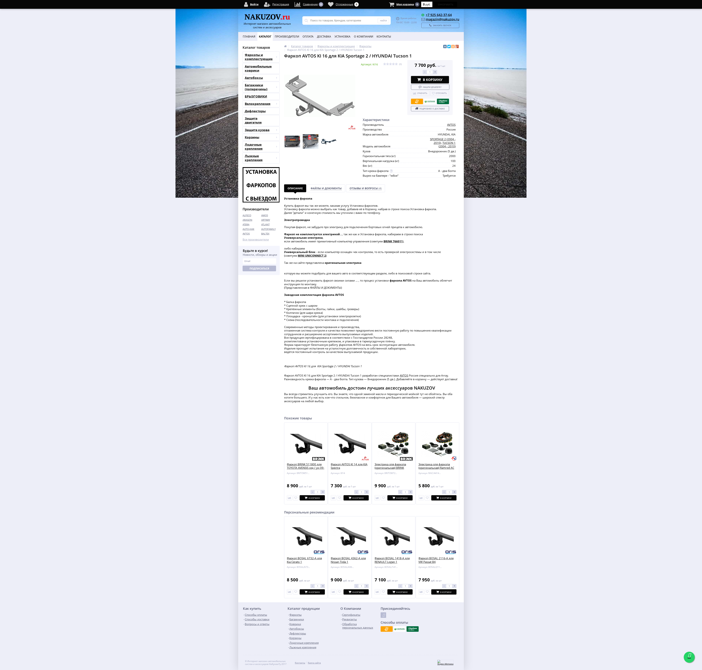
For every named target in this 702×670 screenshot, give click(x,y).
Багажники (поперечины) (256, 87)
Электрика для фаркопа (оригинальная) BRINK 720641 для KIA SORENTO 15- (391, 470)
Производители (287, 36)
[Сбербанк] (430, 101)
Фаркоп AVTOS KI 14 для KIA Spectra (349, 466)
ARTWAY (265, 220)
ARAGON (247, 220)
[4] (393, 64)
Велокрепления (257, 104)
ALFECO (247, 215)
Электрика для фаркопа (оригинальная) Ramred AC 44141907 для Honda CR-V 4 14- (436, 470)
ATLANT (265, 224)
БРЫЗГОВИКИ (256, 96)
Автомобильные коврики (258, 68)
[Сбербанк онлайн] (443, 101)
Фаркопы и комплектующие (259, 57)
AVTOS (246, 233)
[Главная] (285, 46)
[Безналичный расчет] (417, 101)
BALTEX (265, 233)
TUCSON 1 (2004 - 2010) (447, 144)
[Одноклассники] (453, 46)
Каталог (265, 36)
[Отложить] (295, 497)
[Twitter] (449, 46)
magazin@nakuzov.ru (442, 19)
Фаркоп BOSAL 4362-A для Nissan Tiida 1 (348, 560)
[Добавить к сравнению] (289, 592)
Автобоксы (254, 78)
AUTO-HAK (248, 229)
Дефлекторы (255, 111)
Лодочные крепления (254, 146)
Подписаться (259, 268)
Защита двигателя (253, 120)
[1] (384, 64)
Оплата (308, 36)
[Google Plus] (457, 46)
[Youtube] (383, 615)
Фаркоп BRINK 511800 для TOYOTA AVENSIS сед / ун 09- (305, 466)
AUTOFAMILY (268, 229)
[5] (396, 64)
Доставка (324, 36)
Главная (249, 36)
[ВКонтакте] (445, 46)
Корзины (252, 137)
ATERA (246, 224)
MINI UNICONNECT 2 (312, 255)
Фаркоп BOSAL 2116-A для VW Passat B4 (436, 560)
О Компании (363, 36)
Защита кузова (257, 130)
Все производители (256, 239)
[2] (387, 64)
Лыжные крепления (254, 158)
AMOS (264, 215)
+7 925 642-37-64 (439, 15)
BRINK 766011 (393, 241)
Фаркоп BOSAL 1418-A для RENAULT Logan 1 (392, 560)
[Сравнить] (289, 497)
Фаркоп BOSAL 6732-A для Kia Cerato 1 (304, 560)
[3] (390, 64)
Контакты (384, 36)
